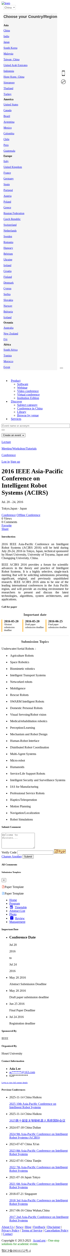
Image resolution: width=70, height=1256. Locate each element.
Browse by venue (28, 415)
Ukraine (8, 259)
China (7, 30)
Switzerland (10, 224)
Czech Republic (12, 219)
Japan (7, 42)
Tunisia (8, 355)
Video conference (28, 391)
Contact (7, 1234)
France (7, 172)
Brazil (7, 116)
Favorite (7, 525)
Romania (8, 242)
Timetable (21, 907)
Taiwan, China (11, 59)
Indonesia (9, 71)
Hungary (8, 248)
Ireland (7, 265)
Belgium (8, 253)
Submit (28, 856)
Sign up (15, 461)
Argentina (9, 121)
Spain (7, 184)
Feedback (39, 1227)
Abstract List (17, 910)
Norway (8, 305)
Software (22, 384)
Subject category (27, 405)
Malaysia (8, 53)
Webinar (22, 387)
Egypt (7, 367)
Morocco (8, 361)
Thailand (8, 88)
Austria (7, 196)
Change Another (12, 856)
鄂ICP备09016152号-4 (16, 1250)
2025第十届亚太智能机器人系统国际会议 (37, 1120)
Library (21, 412)
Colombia (9, 133)
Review (20, 918)
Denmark (9, 282)
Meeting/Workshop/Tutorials (19, 448)
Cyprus (7, 288)
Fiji (5, 339)
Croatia (7, 271)
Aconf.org (39, 1240)
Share (5, 529)
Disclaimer (53, 1227)
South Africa (11, 349)
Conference (9, 455)
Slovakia (8, 300)
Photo (13, 914)
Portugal (8, 190)
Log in (6, 461)
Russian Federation (14, 213)
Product (15, 380)
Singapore (9, 82)
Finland (8, 276)
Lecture (6, 442)
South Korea (10, 47)
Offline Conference (28, 515)
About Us (8, 1227)
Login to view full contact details (15, 1083)
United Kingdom (13, 167)
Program (14, 903)
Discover (16, 401)
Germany (9, 178)
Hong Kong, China (14, 76)
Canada (7, 110)
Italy (6, 161)
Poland (7, 201)
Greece (7, 207)
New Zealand (11, 333)
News (19, 1227)
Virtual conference (28, 394)
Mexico (8, 127)
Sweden (8, 236)
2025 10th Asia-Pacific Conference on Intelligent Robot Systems (32, 1105)
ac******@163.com (22, 1072)
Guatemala (9, 150)
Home (13, 900)
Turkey (7, 94)
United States (11, 104)
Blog (28, 1227)
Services (16, 418)
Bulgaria (8, 311)
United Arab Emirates (15, 65)
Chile (6, 139)
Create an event (12, 435)
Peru (6, 145)
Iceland (7, 317)
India (6, 36)
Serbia (7, 294)
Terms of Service (32, 1230)
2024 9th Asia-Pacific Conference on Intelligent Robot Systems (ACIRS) (38, 1135)
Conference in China (30, 408)
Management (17, 921)
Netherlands (10, 230)
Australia (8, 327)
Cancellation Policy (56, 1230)
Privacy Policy (10, 1230)
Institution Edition (28, 398)
